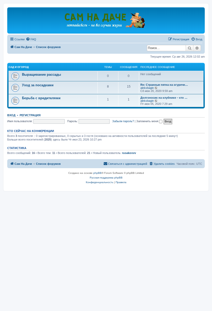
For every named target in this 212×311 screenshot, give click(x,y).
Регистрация (30, 115)
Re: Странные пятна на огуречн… (164, 84)
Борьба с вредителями (41, 98)
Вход (11, 115)
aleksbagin (147, 87)
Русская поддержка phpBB (106, 177)
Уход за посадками (38, 85)
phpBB (97, 173)
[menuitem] (31, 39)
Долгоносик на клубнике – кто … (163, 97)
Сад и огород (19, 67)
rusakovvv (129, 152)
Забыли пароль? (123, 121)
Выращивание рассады (41, 74)
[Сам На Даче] (106, 20)
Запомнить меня (147, 121)
